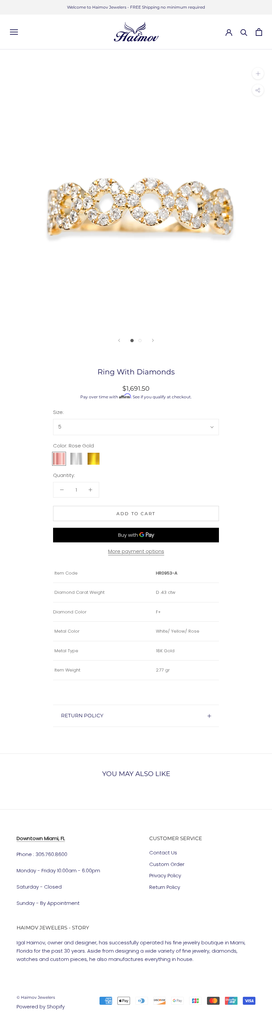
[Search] (243, 32)
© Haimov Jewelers (36, 997)
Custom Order (166, 864)
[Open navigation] (14, 32)
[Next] (153, 340)
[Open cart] (259, 32)
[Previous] (119, 340)
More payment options (136, 551)
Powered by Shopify (41, 1006)
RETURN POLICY (82, 715)
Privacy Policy (165, 875)
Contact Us (163, 852)
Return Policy (164, 887)
